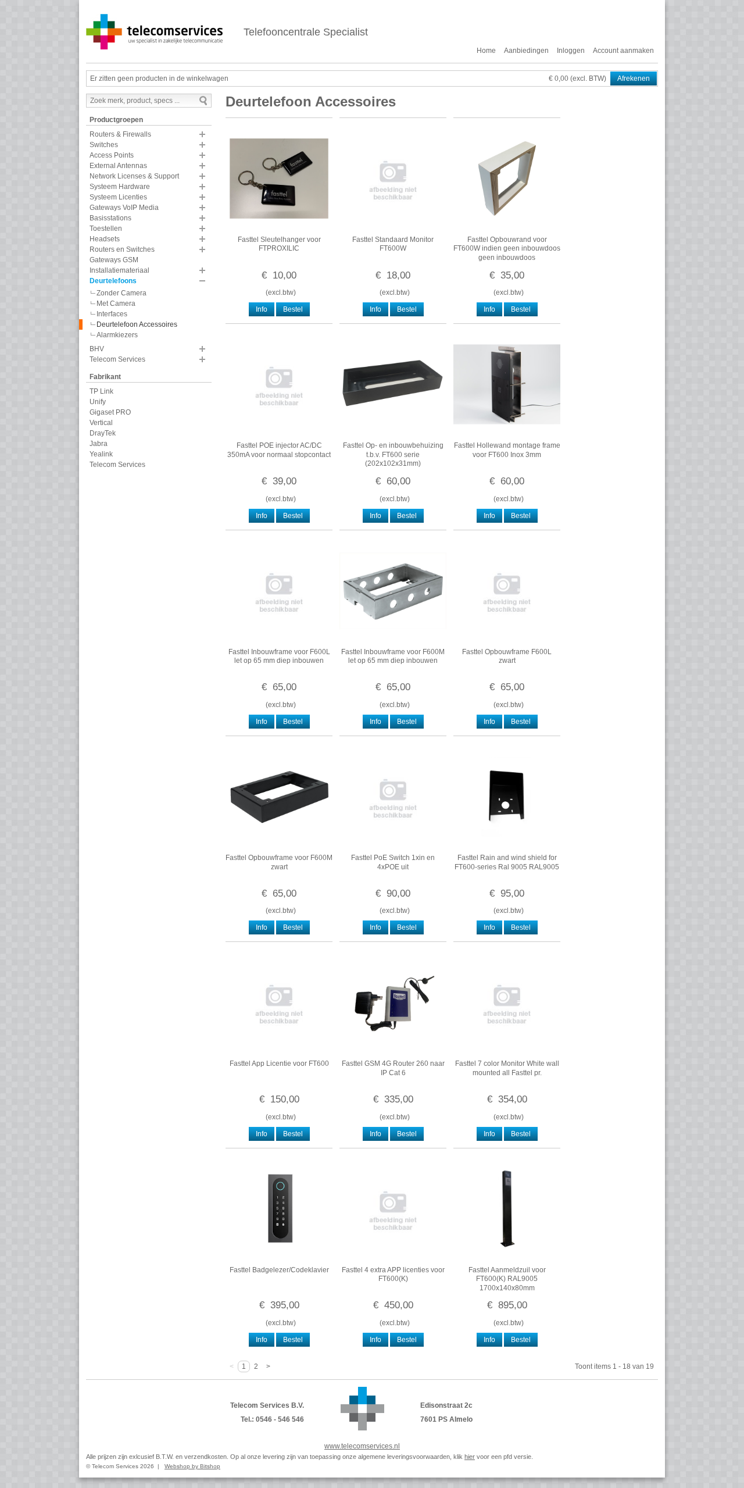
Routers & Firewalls (120, 134)
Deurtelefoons (113, 281)
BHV (97, 349)
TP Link (101, 391)
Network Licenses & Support (134, 176)
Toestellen (106, 228)
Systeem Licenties (118, 197)
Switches (104, 145)
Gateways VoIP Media (124, 208)
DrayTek (103, 433)
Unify (98, 402)
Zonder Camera (121, 293)
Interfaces (111, 314)
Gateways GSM (114, 260)
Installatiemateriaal (119, 270)
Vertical (101, 423)
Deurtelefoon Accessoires (136, 324)
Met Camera (115, 303)
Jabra (99, 444)
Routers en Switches (122, 249)
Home (486, 51)
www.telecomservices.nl (362, 1446)
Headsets (105, 239)
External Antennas (118, 166)
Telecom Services (117, 359)
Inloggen (571, 51)
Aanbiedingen (526, 51)
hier (469, 1456)
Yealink (101, 454)
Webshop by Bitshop (192, 1466)
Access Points (112, 155)
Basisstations (110, 218)
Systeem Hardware (120, 187)
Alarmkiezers (117, 335)
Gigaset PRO (110, 412)
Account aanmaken (623, 51)
